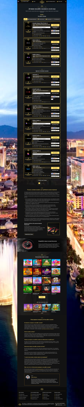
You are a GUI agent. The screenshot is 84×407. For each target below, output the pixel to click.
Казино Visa (45, 397)
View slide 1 (41, 313)
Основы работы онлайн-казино (36, 394)
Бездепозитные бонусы (29, 234)
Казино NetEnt (57, 395)
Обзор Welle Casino (55, 170)
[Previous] (58, 302)
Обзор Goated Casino (55, 139)
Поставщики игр (53, 63)
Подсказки (60, 1)
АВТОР (32, 375)
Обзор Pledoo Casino (55, 124)
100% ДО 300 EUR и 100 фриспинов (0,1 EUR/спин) (40, 91)
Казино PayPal (46, 394)
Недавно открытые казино (24, 395)
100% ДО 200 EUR (39, 41)
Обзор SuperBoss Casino (55, 110)
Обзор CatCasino (55, 78)
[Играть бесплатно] (27, 262)
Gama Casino (36, 40)
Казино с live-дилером (23, 397)
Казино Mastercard (46, 398)
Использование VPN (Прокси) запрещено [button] (40, 27)
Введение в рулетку (34, 398)
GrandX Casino (36, 89)
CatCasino (35, 74)
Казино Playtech (57, 397)
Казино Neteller (46, 400)
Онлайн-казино (25, 1)
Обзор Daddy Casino (55, 58)
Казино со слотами (58, 400)
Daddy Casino (36, 54)
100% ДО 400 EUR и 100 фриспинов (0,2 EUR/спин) (40, 108)
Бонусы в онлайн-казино (35, 395)
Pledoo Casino (36, 120)
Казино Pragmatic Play (58, 394)
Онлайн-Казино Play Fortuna (40, 23)
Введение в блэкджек (35, 400)
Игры (34, 1)
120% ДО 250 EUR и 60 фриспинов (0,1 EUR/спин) (41, 56)
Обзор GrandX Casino (55, 93)
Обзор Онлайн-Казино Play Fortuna (55, 27)
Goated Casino (36, 135)
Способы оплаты (53, 29)
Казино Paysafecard (46, 395)
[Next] (59, 302)
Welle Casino (36, 166)
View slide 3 (42, 313)
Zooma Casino (36, 150)
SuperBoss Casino (37, 105)
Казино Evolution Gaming (58, 398)
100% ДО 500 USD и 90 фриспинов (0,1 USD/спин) (41, 25)
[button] (60, 405)
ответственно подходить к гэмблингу (48, 328)
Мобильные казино (23, 398)
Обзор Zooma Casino (55, 155)
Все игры (42, 297)
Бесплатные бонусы (51, 1)
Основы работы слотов (35, 397)
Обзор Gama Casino (55, 44)
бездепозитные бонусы (40, 369)
